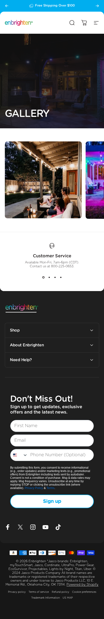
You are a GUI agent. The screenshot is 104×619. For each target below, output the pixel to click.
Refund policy (60, 592)
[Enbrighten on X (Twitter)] (20, 527)
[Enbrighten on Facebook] (8, 527)
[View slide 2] (49, 277)
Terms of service (39, 592)
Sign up (52, 501)
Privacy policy (17, 592)
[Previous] (6, 6)
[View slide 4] (61, 277)
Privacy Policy (34, 488)
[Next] (97, 6)
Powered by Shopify (82, 584)
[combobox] (19, 455)
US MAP (68, 598)
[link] (43, 180)
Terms (50, 488)
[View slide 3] (55, 277)
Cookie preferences (84, 592)
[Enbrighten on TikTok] (58, 527)
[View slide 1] (43, 277)
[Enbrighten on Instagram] (33, 527)
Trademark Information (45, 598)
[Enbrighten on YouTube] (45, 527)
